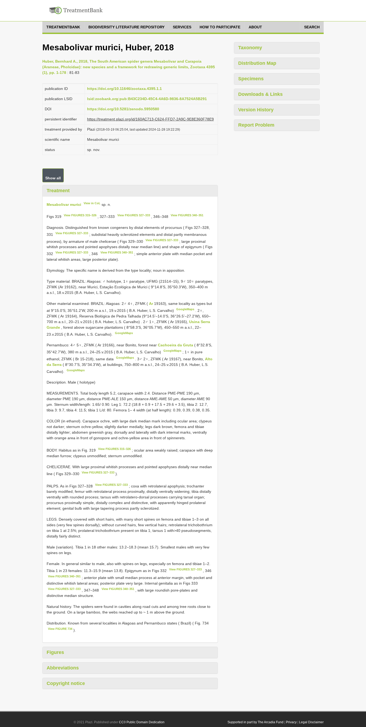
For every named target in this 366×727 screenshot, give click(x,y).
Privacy (291, 722)
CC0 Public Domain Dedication (142, 722)
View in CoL (92, 203)
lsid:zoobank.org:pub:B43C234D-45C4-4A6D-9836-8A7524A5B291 (147, 99)
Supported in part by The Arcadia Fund (255, 722)
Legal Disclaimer (311, 722)
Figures (55, 652)
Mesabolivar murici (64, 204)
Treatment (58, 190)
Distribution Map (257, 63)
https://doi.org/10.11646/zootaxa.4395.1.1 (124, 88)
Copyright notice (66, 683)
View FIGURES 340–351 (187, 215)
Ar (151, 303)
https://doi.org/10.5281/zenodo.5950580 (123, 109)
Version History (256, 109)
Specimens (251, 78)
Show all (53, 178)
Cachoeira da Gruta (176, 345)
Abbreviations (63, 668)
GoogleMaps (185, 309)
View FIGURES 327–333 (133, 215)
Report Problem (256, 125)
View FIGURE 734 (60, 628)
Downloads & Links (260, 94)
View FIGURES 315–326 (80, 215)
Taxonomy (250, 47)
